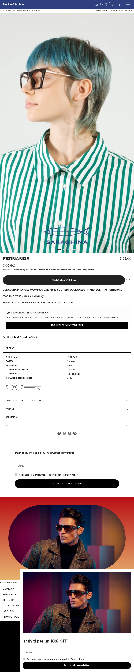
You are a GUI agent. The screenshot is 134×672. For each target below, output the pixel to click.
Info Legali (10, 611)
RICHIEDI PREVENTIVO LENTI (67, 325)
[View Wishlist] (107, 4)
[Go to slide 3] (69, 249)
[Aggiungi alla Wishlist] (128, 280)
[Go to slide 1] (59, 249)
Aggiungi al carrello (64, 280)
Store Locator (12, 605)
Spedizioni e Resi (13, 600)
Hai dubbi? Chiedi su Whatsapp (25, 337)
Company (8, 589)
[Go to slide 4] (75, 249)
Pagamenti (9, 594)
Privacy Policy (12, 617)
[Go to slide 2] (64, 249)
